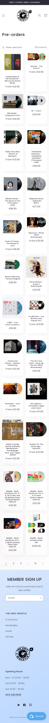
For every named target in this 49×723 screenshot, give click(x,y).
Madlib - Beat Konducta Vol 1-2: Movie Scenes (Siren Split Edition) (12, 542)
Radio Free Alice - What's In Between (12, 154)
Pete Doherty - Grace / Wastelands (36, 284)
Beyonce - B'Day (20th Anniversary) (36, 235)
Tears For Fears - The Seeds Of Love (12, 243)
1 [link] (6, 563)
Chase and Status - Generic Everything (12, 363)
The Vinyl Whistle (20, 717)
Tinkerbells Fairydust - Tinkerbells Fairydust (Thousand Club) (36, 157)
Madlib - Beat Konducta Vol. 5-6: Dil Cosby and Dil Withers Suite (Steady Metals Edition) (12, 496)
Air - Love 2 (36, 111)
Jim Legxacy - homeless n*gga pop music (36, 406)
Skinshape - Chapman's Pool (12, 114)
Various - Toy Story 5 (36, 67)
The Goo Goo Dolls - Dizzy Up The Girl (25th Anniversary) (36, 364)
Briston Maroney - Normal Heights (12, 278)
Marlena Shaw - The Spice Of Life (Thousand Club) (12, 202)
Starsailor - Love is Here (12, 405)
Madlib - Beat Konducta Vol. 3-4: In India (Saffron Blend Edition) (36, 495)
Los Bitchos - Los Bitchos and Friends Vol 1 (36, 318)
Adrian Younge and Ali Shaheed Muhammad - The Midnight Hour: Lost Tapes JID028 (12, 449)
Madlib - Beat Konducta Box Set (36, 540)
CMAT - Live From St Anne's (12, 323)
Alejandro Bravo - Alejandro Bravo (36, 201)
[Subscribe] (40, 598)
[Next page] (43, 563)
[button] (3, 15)
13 (35, 563)
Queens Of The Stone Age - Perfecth (36, 446)
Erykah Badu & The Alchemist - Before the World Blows (12, 80)
